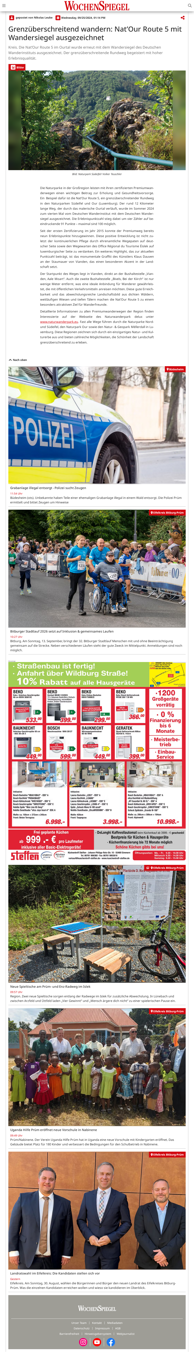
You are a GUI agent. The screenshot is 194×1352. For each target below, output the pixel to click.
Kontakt (97, 1323)
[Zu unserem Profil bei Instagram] (83, 1341)
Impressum (102, 1328)
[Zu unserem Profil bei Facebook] (111, 1341)
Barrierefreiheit (69, 1334)
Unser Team (79, 1323)
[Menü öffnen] (4, 6)
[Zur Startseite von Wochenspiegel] (96, 5)
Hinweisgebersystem (98, 1334)
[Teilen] (183, 17)
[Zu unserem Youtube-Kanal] (97, 1341)
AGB (117, 1328)
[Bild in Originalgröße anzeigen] (97, 120)
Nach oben (19, 360)
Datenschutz (82, 1328)
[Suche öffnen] (190, 6)
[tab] (17, 67)
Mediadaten (115, 1323)
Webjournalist (126, 1334)
